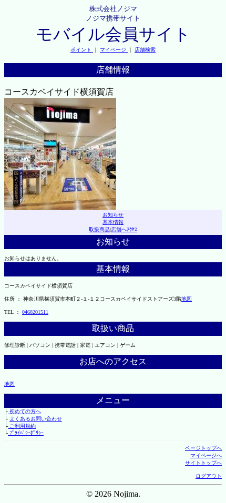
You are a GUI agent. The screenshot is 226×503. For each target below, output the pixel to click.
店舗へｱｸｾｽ (124, 229)
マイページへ (206, 455)
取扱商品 (99, 229)
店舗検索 (145, 50)
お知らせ (113, 215)
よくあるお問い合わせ (35, 419)
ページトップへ (203, 448)
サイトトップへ (203, 463)
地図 (186, 299)
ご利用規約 (22, 426)
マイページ (114, 50)
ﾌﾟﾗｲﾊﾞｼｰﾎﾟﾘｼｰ (26, 433)
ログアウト (209, 476)
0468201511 (35, 312)
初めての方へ (24, 411)
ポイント (81, 50)
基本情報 (113, 222)
